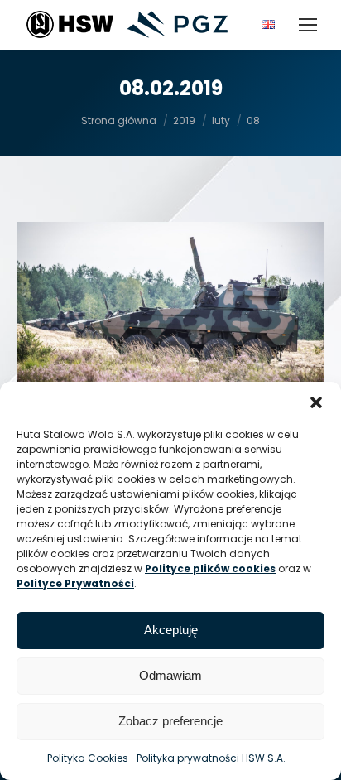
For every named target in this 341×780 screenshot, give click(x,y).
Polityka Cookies (87, 758)
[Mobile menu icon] (307, 24)
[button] (316, 402)
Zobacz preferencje (170, 721)
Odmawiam (170, 675)
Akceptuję (171, 630)
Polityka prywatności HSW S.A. (211, 758)
